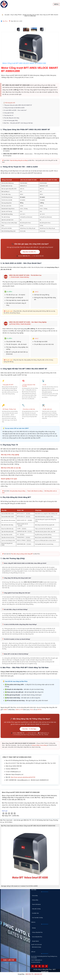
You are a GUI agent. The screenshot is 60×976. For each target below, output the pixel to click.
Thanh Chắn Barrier (36, 952)
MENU (56, 4)
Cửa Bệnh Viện (35, 961)
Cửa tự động (35, 943)
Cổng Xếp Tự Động (36, 956)
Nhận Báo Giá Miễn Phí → (30, 252)
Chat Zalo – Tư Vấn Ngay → (30, 729)
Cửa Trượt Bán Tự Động (37, 965)
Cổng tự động (35, 947)
